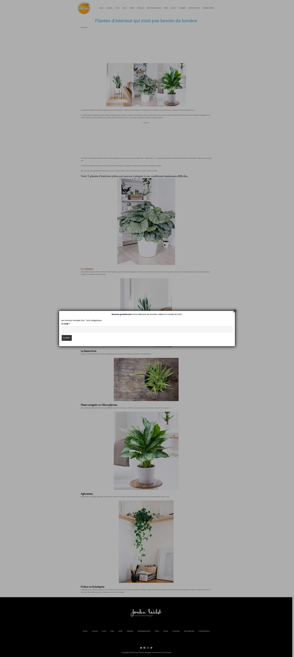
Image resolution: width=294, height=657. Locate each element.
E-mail (66, 323)
